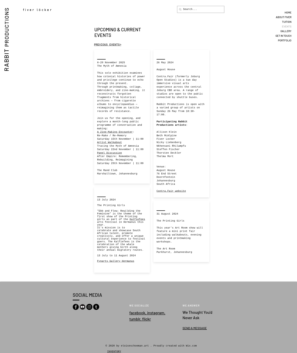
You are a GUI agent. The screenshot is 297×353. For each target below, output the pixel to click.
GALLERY (285, 31)
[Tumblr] (96, 307)
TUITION (286, 21)
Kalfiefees (137, 219)
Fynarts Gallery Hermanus (115, 261)
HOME (288, 12)
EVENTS (286, 26)
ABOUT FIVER (283, 17)
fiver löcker (38, 10)
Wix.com (191, 345)
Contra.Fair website (171, 191)
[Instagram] (89, 307)
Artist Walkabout (109, 142)
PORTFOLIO (284, 40)
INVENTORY (114, 351)
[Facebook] (76, 307)
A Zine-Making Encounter (115, 132)
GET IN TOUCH (283, 35)
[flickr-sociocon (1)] (83, 307)
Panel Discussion (109, 153)
